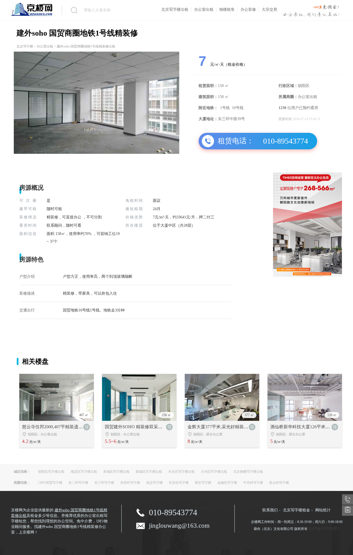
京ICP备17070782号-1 (323, 529)
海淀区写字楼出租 (84, 472)
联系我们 (270, 510)
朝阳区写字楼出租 (51, 472)
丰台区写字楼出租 (181, 472)
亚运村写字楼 (279, 483)
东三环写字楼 (104, 483)
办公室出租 (203, 9)
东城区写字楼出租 (116, 472)
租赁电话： (236, 141)
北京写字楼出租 (174, 9)
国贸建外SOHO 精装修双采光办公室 (140, 426)
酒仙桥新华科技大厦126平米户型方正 (306, 426)
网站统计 (323, 510)
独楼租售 (227, 9)
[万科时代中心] (307, 276)
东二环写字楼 (78, 483)
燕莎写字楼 (154, 483)
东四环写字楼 (130, 483)
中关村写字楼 (253, 483)
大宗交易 (269, 9)
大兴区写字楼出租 (214, 472)
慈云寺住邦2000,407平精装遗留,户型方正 (61, 426)
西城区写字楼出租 (149, 472)
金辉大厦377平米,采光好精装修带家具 (224, 426)
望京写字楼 (203, 483)
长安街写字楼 (179, 483)
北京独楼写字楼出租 (248, 472)
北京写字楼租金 (296, 510)
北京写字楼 (25, 46)
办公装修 (248, 9)
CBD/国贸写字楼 (50, 483)
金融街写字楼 (227, 483)
